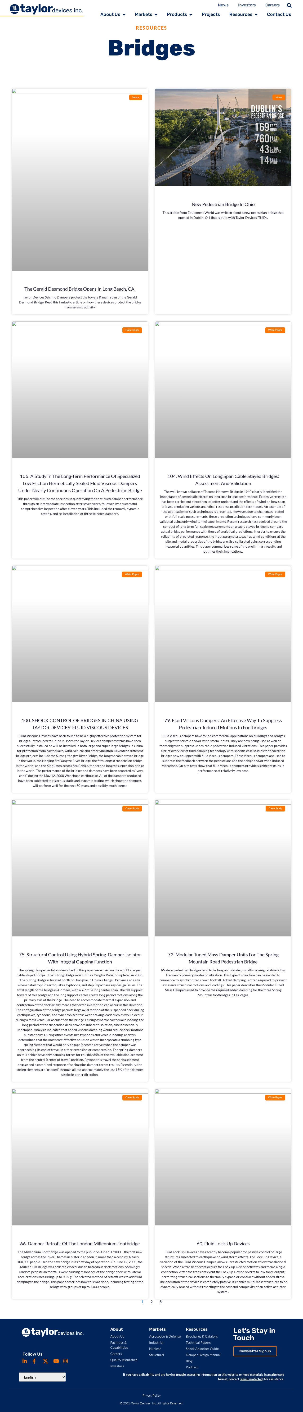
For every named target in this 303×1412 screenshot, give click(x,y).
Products (177, 14)
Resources (240, 14)
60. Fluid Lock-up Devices (223, 1243)
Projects (211, 14)
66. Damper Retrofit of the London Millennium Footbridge (80, 1243)
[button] (289, 5)
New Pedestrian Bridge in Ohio (223, 204)
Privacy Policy (151, 1395)
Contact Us (279, 14)
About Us (110, 14)
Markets (143, 14)
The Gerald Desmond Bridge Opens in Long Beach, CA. (79, 289)
